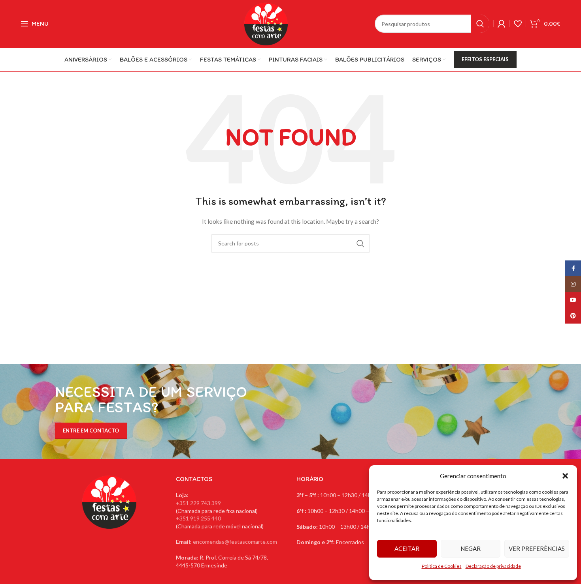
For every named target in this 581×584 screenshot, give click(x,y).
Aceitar (406, 548)
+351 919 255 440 (198, 518)
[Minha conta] (501, 24)
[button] (565, 476)
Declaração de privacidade (493, 566)
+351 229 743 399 (198, 503)
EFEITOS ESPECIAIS (485, 59)
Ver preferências (537, 548)
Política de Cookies (442, 566)
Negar (470, 548)
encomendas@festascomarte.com (235, 541)
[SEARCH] (480, 24)
